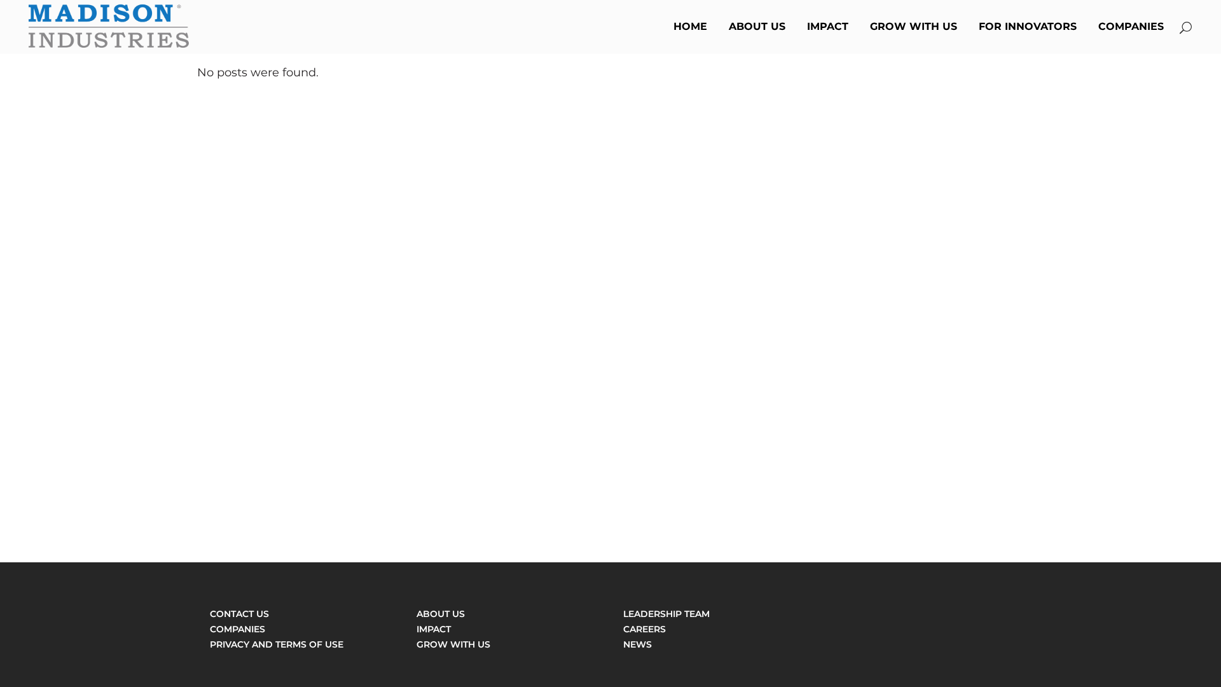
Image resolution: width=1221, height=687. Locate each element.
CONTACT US (239, 614)
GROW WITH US (453, 644)
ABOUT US (441, 614)
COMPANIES (237, 629)
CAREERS (644, 629)
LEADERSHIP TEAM (666, 614)
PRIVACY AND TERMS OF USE (276, 644)
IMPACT (434, 629)
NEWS (637, 644)
